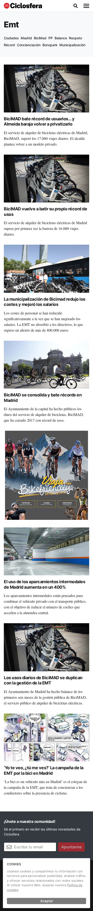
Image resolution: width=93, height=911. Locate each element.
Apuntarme (71, 847)
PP (50, 38)
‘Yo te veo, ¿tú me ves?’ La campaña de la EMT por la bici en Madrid (43, 770)
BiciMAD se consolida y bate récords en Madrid (43, 397)
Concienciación (29, 45)
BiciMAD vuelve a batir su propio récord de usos (45, 211)
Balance (61, 38)
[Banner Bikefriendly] (46, 474)
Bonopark (49, 45)
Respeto (75, 38)
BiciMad (40, 38)
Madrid (26, 38)
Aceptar (46, 901)
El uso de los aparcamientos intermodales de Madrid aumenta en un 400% (44, 584)
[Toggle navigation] (86, 6)
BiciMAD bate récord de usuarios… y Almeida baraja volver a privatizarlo (39, 121)
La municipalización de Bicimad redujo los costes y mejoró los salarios (44, 302)
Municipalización (72, 45)
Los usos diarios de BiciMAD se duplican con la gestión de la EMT (43, 680)
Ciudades (11, 38)
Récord (9, 45)
